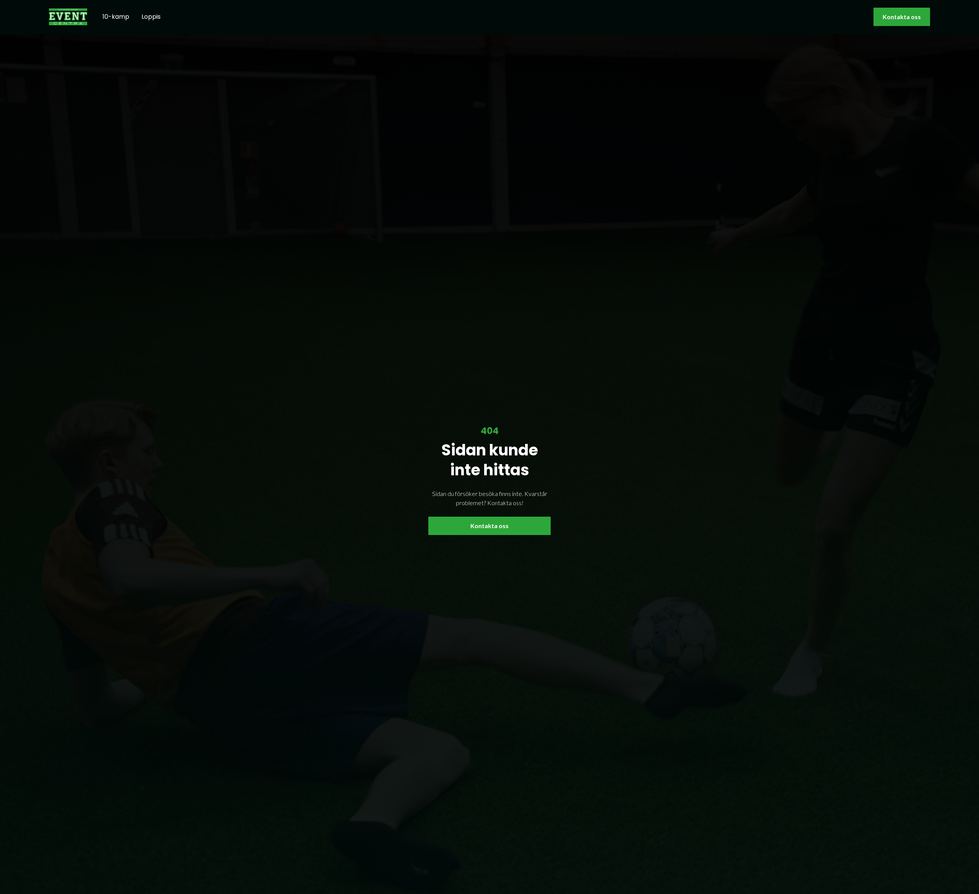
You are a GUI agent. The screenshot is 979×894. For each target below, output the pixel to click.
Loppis (151, 16)
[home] (68, 16)
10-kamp (115, 16)
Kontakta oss (902, 16)
